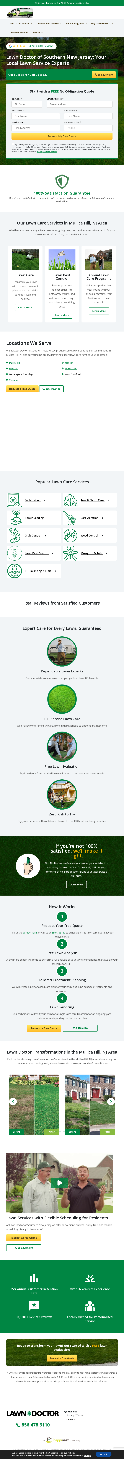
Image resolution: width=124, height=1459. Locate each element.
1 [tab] (56, 1131)
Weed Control (90, 535)
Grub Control (33, 535)
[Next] (111, 1101)
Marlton (69, 362)
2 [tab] (60, 1131)
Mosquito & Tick (92, 553)
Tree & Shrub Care (92, 500)
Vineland (13, 380)
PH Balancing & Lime (38, 571)
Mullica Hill (14, 362)
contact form (30, 932)
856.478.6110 (105, 74)
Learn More (25, 307)
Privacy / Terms (75, 1415)
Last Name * (70, 110)
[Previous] (13, 1101)
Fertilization (33, 500)
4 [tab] (68, 1131)
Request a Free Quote (22, 388)
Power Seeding (34, 518)
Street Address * (55, 98)
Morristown (71, 368)
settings (87, 1455)
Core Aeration (90, 518)
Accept (103, 1454)
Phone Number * (72, 122)
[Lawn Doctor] (20, 12)
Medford (13, 368)
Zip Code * (16, 98)
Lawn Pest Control (37, 553)
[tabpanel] (34, 1105)
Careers (71, 1419)
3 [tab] (64, 1131)
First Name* (17, 110)
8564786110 (58, 932)
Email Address (18, 122)
